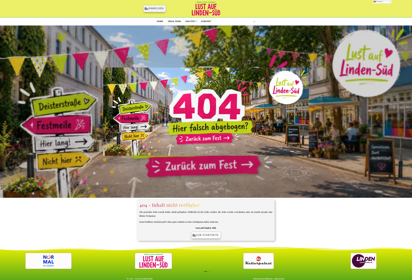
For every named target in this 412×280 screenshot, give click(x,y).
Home (160, 21)
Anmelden (156, 8)
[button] (202, 271)
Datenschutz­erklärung (263, 278)
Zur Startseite (207, 235)
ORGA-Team (174, 21)
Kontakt (206, 21)
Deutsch (379, 1)
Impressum (279, 278)
